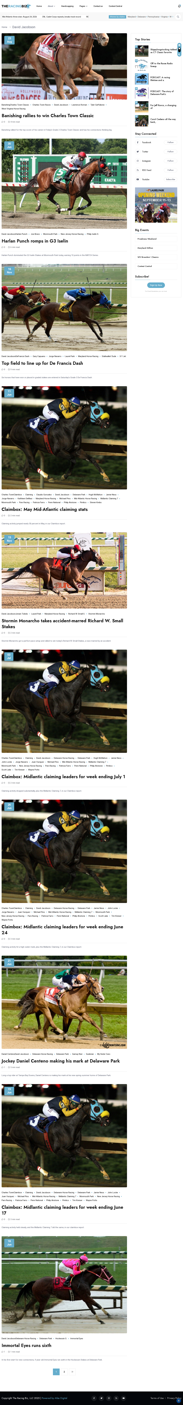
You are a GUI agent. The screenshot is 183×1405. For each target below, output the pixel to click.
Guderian (90, 1054)
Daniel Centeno (8, 1054)
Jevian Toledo (22, 614)
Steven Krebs (96, 502)
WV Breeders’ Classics (148, 257)
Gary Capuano (39, 356)
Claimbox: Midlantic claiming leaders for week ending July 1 (63, 776)
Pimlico (83, 502)
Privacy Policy (174, 1398)
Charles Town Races (42, 105)
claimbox (18, 494)
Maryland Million (145, 248)
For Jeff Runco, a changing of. (163, 107)
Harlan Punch (21, 234)
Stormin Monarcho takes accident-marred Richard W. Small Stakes (62, 623)
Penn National (54, 502)
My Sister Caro (103, 1054)
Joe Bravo (35, 234)
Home (39, 6)
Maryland (132, 17)
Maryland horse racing (88, 356)
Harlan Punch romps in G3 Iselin (35, 241)
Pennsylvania (153, 17)
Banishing (6, 105)
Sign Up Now (156, 285)
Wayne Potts (33, 770)
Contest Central (115, 6)
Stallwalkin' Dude (109, 356)
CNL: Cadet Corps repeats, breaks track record (34, 17)
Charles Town (8, 494)
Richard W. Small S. (76, 614)
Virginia (164, 17)
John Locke (7, 762)
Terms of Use (157, 1398)
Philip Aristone (70, 502)
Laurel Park (70, 356)
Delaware (142, 17)
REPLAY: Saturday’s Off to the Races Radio (77, 17)
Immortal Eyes (76, 1338)
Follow (171, 142)
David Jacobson (23, 27)
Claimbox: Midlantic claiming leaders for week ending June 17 (62, 1210)
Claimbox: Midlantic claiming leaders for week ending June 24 (62, 929)
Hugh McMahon (95, 494)
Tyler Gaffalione (97, 105)
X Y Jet (123, 356)
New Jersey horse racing (72, 234)
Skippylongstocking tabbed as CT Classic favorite (163, 51)
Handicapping (67, 6)
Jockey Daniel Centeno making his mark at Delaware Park (61, 1061)
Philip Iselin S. (93, 234)
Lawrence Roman (79, 105)
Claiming (29, 494)
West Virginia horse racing (13, 109)
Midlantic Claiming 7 (109, 498)
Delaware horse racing (64, 758)
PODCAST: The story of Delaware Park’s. (162, 93)
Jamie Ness (111, 494)
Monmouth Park (50, 234)
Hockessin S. (61, 1338)
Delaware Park (79, 494)
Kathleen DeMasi (25, 498)
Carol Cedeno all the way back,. (163, 121)
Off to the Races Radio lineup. (161, 65)
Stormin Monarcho (96, 614)
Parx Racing (24, 502)
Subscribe (170, 179)
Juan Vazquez (37, 762)
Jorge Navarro (55, 356)
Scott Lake (6, 770)
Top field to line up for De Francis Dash (42, 363)
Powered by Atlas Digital (54, 1398)
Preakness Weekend (147, 238)
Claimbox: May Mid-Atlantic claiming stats (45, 509)
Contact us (98, 6)
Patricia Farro (39, 502)
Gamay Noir (77, 1054)
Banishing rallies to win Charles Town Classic (48, 115)
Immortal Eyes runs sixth (26, 1345)
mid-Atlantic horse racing (85, 498)
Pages (82, 6)
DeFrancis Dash (22, 356)
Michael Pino (65, 498)
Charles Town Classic (19, 105)
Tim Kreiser (20, 770)
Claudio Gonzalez (44, 494)
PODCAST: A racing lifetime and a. (160, 79)
